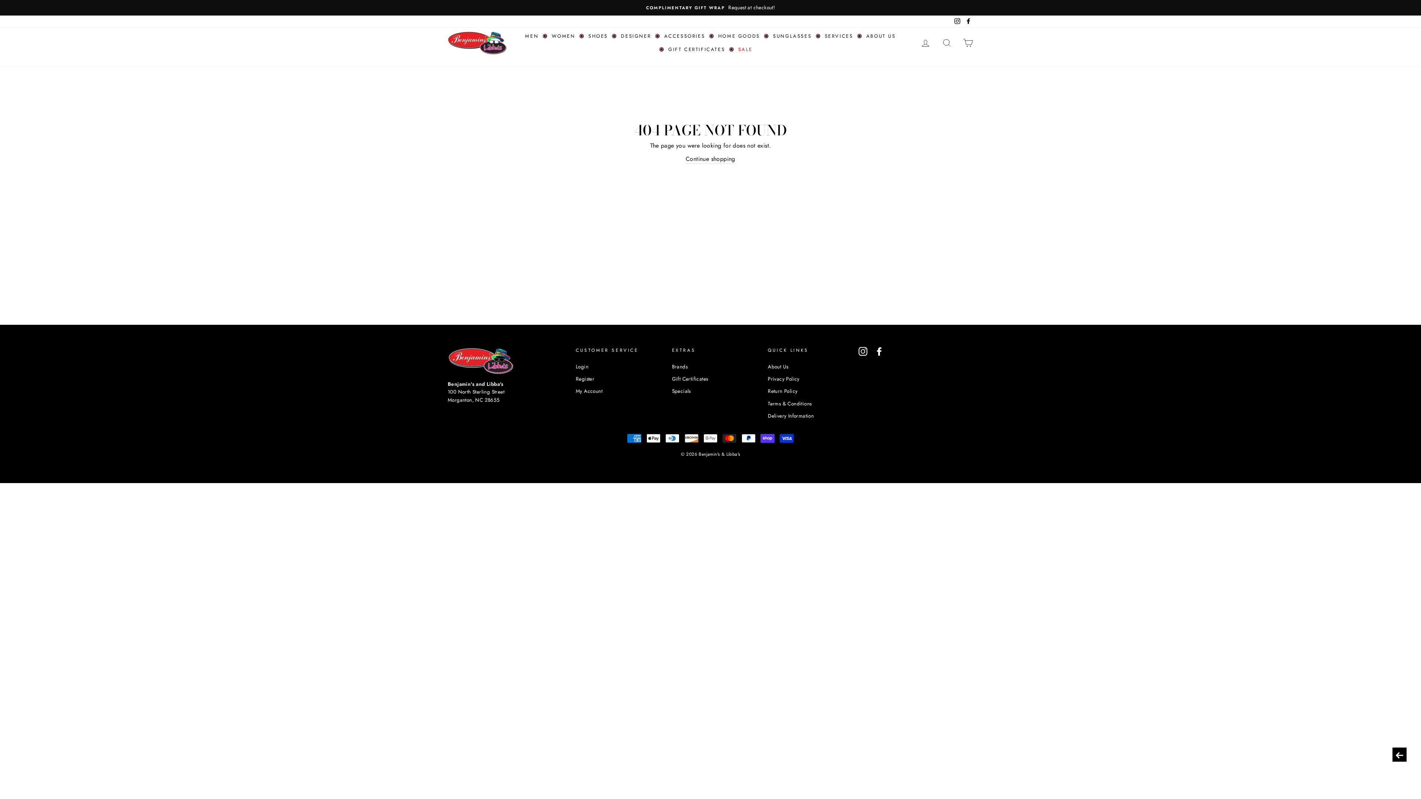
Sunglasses (792, 36)
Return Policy (782, 391)
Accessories (684, 36)
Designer (636, 36)
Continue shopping (710, 159)
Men (531, 36)
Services (839, 36)
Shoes (598, 36)
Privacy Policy (784, 378)
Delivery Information (791, 415)
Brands (680, 366)
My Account (589, 391)
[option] (710, 8)
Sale (745, 49)
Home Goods (739, 36)
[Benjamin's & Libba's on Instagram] (863, 351)
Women (563, 36)
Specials (681, 391)
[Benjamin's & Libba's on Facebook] (879, 351)
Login (582, 366)
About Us (778, 366)
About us (881, 36)
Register (585, 378)
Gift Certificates (696, 49)
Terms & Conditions (790, 403)
